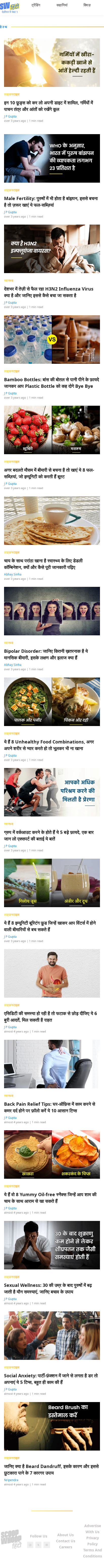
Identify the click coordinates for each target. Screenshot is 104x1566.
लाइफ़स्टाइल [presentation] (12, 94)
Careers (65, 1547)
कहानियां (62, 5)
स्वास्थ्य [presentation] (8, 280)
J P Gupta (10, 116)
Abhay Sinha (12, 574)
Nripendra (11, 1480)
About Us (65, 1534)
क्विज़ (87, 5)
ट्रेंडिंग (36, 5)
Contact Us (65, 1540)
